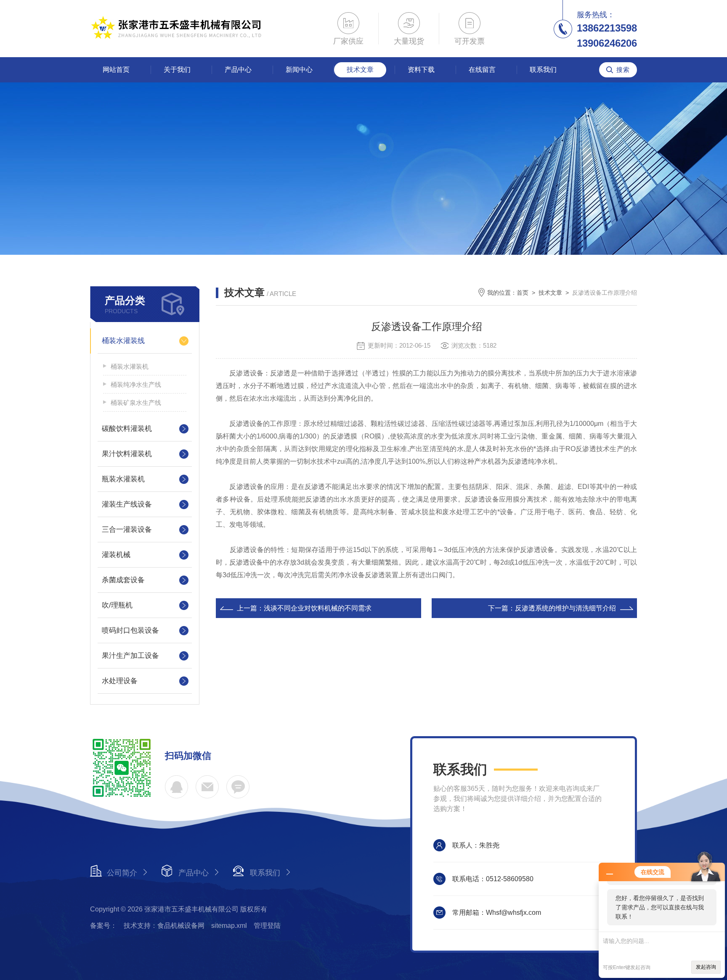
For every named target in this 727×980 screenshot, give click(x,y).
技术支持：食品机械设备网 (164, 925)
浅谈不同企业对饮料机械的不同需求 (317, 608)
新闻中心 (299, 69)
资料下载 (421, 69)
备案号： (103, 925)
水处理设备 (120, 681)
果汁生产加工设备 (130, 656)
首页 (522, 292)
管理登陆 (267, 925)
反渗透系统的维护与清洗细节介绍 (565, 608)
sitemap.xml (229, 925)
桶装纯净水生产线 (136, 384)
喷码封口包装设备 (130, 630)
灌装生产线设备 (127, 504)
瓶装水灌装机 (123, 479)
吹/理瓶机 (117, 605)
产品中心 (238, 69)
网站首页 (116, 69)
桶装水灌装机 (130, 366)
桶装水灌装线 (123, 341)
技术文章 (360, 69)
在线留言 (482, 69)
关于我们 (177, 69)
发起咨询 (706, 967)
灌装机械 (116, 555)
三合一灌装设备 (127, 530)
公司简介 (122, 873)
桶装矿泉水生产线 (136, 402)
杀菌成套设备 (123, 580)
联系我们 (543, 69)
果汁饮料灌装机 (127, 454)
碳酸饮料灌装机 (127, 429)
